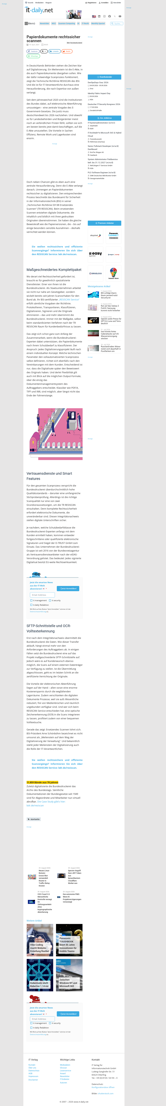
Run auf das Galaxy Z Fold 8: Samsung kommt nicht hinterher (110, 308)
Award (62, 1073)
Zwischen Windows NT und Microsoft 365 (68, 983)
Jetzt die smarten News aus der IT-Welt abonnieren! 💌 (41, 585)
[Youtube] (120, 16)
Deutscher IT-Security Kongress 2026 (104, 104)
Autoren (63, 1083)
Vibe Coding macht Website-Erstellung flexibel (39, 948)
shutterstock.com (105, 1093)
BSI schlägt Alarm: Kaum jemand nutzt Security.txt (109, 295)
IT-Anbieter (64, 1079)
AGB (30, 1073)
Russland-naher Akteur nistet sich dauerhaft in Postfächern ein (111, 348)
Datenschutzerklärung (38, 611)
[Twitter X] (114, 16)
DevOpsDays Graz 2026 (98, 82)
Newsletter (65, 1076)
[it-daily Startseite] (44, 10)
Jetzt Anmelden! (69, 588)
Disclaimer (33, 1080)
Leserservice (65, 1070)
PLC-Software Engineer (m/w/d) (101, 172)
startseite (35, 819)
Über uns (32, 1068)
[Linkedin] (99, 16)
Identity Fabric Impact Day (99, 93)
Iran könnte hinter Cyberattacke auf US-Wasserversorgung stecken (110, 335)
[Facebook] (109, 16)
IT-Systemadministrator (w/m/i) (101, 123)
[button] (30, 23)
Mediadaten (65, 1065)
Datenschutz (34, 1070)
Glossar (63, 1068)
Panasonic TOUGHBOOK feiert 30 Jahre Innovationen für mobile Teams (68, 944)
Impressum (33, 1076)
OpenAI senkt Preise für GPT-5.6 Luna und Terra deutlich (111, 321)
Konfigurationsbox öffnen (103, 1087)
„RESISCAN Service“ (69, 299)
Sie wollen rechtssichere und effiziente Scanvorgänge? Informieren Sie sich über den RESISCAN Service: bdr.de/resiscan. (57, 250)
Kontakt (32, 1065)
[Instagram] (104, 16)
